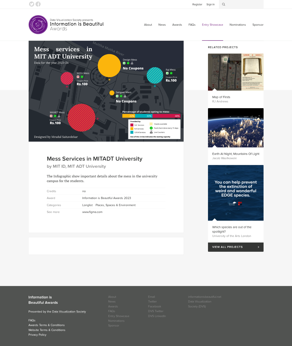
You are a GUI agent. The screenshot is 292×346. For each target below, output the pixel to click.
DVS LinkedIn (157, 316)
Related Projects (223, 47)
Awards (177, 25)
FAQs (192, 25)
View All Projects (225, 247)
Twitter (31, 4)
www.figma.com (92, 212)
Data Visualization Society (69, 311)
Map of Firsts (221, 97)
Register (197, 4)
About (148, 25)
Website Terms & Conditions (46, 330)
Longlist (87, 205)
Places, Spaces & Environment (116, 205)
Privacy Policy (37, 335)
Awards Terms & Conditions (46, 325)
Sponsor (258, 25)
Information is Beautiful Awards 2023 (106, 198)
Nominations (238, 25)
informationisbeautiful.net (204, 297)
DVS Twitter (156, 311)
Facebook (38, 4)
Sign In (210, 4)
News (162, 25)
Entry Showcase (212, 25)
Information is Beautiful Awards (66, 24)
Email (151, 297)
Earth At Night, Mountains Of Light (235, 154)
